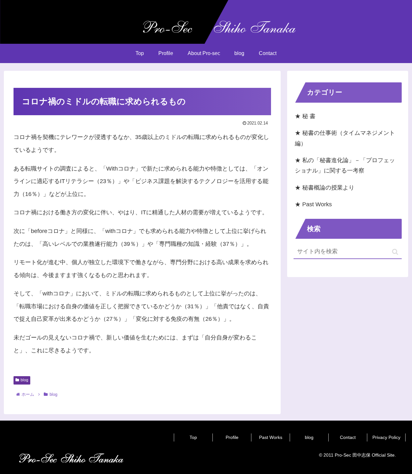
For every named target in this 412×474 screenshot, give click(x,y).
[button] (395, 252)
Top (193, 437)
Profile (232, 437)
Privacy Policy (386, 437)
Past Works (270, 437)
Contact (348, 437)
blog (24, 380)
